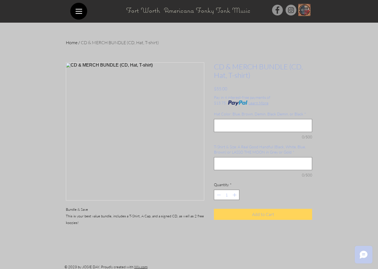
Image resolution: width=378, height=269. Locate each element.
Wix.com (140, 267)
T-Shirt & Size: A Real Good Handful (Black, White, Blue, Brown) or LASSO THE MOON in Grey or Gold (260, 149)
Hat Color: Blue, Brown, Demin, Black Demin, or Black (260, 114)
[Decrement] (218, 195)
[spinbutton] (227, 195)
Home (71, 42)
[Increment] (235, 195)
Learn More (258, 103)
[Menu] (78, 11)
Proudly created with (117, 267)
